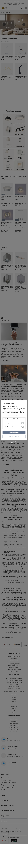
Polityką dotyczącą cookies (12, 409)
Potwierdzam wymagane (14, 436)
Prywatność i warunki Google (12, 415)
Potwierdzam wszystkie (14, 432)
